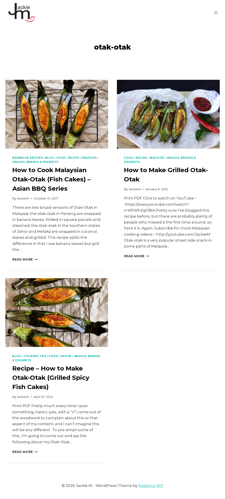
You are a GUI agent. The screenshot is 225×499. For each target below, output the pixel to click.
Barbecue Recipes (27, 157)
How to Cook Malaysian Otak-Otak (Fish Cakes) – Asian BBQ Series (51, 179)
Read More (25, 259)
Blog (49, 157)
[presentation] (56, 114)
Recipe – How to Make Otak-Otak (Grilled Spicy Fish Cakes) (50, 378)
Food (61, 157)
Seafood (89, 157)
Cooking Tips (35, 356)
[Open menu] (216, 12)
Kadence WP (150, 485)
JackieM (23, 198)
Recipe (73, 157)
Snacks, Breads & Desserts (35, 162)
